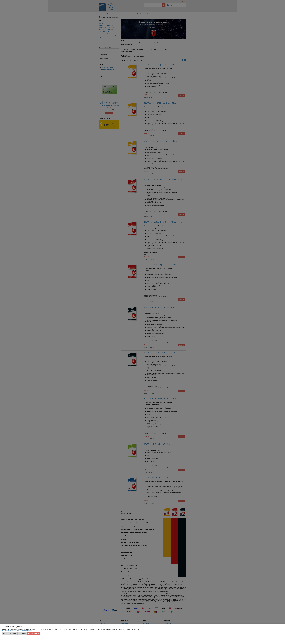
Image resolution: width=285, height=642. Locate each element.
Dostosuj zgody (22, 633)
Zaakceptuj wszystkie (33, 633)
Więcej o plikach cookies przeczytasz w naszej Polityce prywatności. (17, 630)
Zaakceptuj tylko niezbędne (10, 633)
